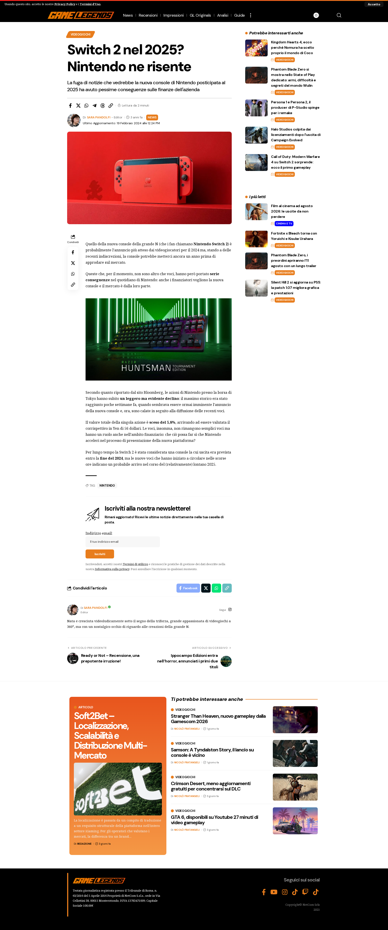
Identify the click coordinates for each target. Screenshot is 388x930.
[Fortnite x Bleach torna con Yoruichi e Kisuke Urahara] (256, 238)
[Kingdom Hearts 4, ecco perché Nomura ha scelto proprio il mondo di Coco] (256, 48)
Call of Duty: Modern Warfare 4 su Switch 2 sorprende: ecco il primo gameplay (295, 162)
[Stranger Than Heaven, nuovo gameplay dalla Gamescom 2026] (295, 719)
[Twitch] (305, 892)
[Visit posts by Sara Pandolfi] (72, 610)
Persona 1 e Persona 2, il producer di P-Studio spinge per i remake (295, 107)
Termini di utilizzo (135, 564)
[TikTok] (295, 892)
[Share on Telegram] (94, 105)
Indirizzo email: (99, 533)
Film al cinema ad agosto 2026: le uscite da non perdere (292, 211)
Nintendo (107, 485)
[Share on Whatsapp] (86, 105)
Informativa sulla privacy (112, 569)
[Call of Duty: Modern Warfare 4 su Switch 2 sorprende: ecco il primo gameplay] (256, 162)
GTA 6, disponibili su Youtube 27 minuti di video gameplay (214, 820)
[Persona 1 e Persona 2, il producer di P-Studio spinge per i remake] (256, 108)
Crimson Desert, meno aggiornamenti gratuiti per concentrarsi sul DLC (211, 786)
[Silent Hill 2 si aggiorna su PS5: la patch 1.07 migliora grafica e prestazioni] (256, 288)
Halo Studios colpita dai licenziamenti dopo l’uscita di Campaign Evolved (295, 134)
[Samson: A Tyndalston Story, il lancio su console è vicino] (295, 753)
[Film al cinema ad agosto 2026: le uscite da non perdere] (256, 211)
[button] (374, 4)
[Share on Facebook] (70, 105)
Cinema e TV (284, 223)
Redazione (84, 844)
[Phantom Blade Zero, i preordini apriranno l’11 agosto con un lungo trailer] (256, 260)
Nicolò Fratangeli (187, 729)
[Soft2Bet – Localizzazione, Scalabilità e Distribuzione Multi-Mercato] (118, 789)
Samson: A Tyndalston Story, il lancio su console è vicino (212, 752)
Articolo (85, 707)
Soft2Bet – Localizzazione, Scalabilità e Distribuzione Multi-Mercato (110, 736)
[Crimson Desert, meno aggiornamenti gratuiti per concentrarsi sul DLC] (295, 787)
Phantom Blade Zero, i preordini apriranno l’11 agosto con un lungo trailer (293, 260)
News (152, 117)
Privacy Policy (64, 4)
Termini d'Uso (90, 4)
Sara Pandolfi (98, 117)
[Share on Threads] (102, 105)
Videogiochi (80, 34)
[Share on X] (78, 105)
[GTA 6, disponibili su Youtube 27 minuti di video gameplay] (295, 820)
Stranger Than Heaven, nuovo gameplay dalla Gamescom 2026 (218, 719)
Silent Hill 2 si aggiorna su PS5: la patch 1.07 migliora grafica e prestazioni (296, 287)
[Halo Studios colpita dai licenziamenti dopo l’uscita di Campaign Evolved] (256, 135)
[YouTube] (274, 892)
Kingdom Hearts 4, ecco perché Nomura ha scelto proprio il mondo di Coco (292, 47)
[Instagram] (230, 610)
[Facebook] (264, 892)
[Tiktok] (316, 892)
